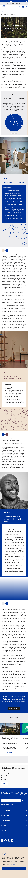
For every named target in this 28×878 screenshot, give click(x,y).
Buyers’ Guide (14, 398)
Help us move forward (14, 708)
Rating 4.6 (17, 1)
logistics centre (10, 207)
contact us (19, 199)
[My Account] (16, 7)
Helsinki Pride (20, 537)
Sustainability (6, 14)
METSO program (15, 318)
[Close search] (26, 11)
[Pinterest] (9, 840)
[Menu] (26, 7)
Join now (4, 783)
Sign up (24, 800)
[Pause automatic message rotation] (26, 1)
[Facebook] (5, 840)
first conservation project (17, 220)
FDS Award (15, 545)
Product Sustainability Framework (12, 393)
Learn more (3, 779)
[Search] (2, 11)
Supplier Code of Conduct (14, 536)
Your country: (4, 804)
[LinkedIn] (12, 840)
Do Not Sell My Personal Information (14, 872)
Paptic (12, 402)
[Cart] (23, 7)
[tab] (11, 133)
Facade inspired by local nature (10, 739)
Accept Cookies (14, 868)
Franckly (12, 190)
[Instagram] (2, 840)
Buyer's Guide (11, 461)
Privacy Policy (12, 864)
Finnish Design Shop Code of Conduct (13, 531)
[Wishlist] (19, 7)
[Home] (1, 14)
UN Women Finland (15, 539)
